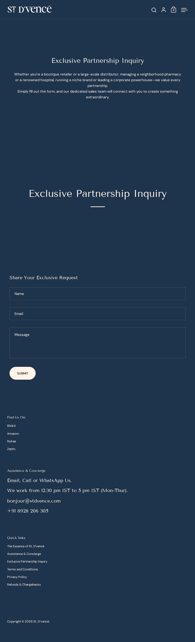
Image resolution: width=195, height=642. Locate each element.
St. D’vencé (41, 621)
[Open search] (153, 10)
